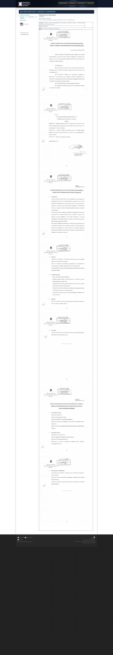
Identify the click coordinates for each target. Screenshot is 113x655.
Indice (44, 18)
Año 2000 (48, 18)
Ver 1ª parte (25, 24)
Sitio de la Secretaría (24, 15)
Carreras (72, 3)
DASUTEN (21, 537)
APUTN (21, 539)
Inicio (40, 18)
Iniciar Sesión (23, 20)
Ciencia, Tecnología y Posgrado (50, 20)
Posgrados (60, 20)
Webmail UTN (20, 541)
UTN (24, 4)
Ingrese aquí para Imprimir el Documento (50, 28)
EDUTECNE (29, 537)
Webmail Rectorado (28, 541)
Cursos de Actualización (69, 20)
